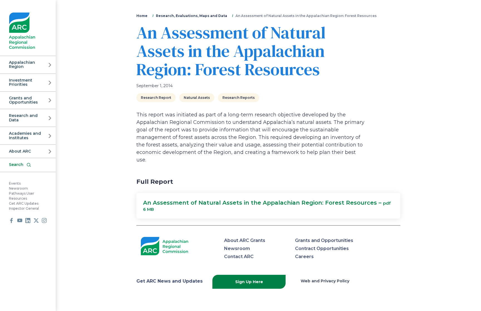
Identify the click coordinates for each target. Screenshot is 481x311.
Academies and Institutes (25, 135)
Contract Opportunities (322, 248)
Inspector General (24, 208)
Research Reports (238, 97)
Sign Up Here (249, 281)
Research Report (156, 97)
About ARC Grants (244, 240)
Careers (304, 256)
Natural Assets (197, 97)
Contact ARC (239, 256)
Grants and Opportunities (23, 100)
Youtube (19, 220)
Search (16, 164)
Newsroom (18, 188)
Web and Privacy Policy (325, 280)
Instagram (44, 220)
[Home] (22, 31)
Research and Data (23, 117)
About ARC (20, 151)
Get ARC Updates (23, 203)
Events (15, 183)
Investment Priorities (20, 82)
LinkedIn (27, 220)
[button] (268, 206)
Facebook (11, 220)
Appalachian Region (22, 64)
